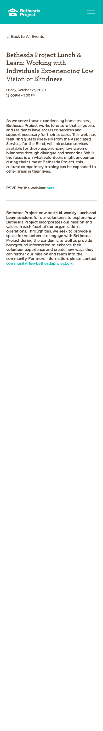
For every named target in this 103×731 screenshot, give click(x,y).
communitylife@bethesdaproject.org (40, 263)
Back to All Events (27, 37)
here (50, 188)
